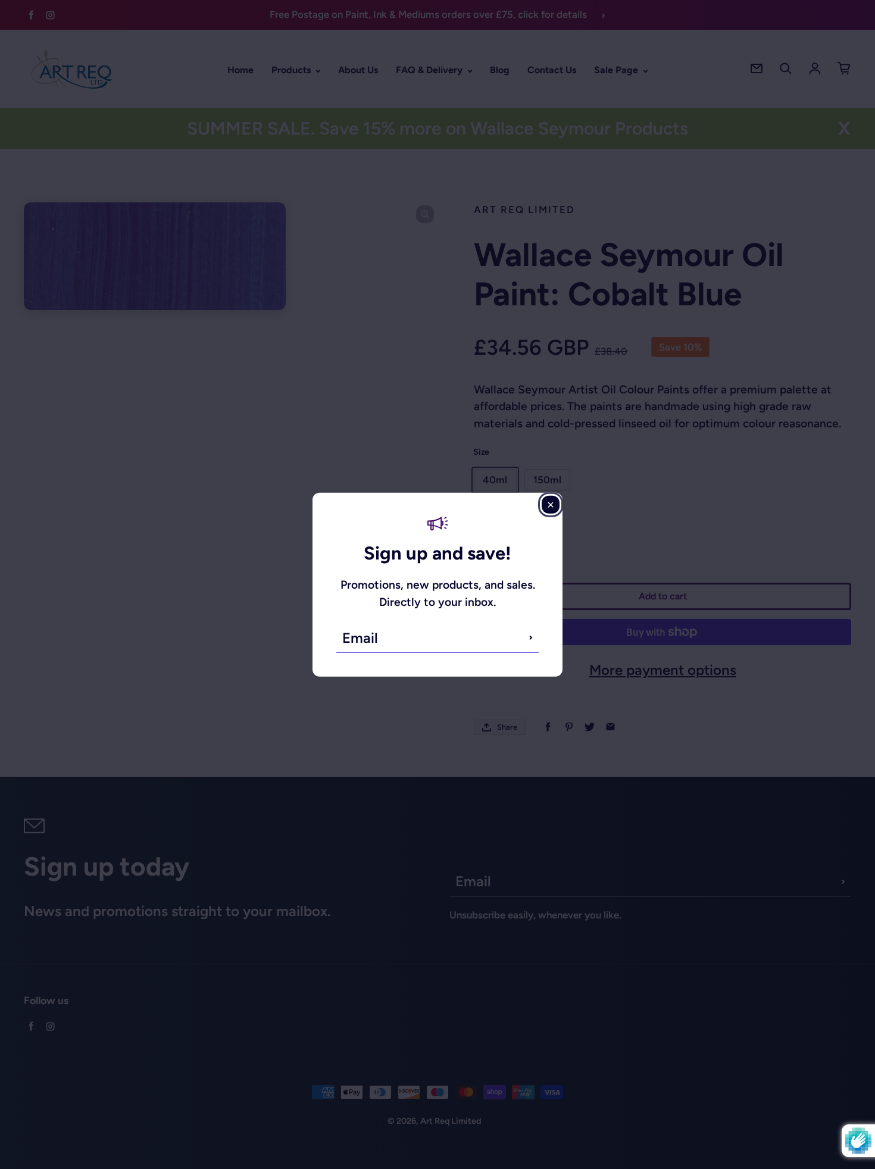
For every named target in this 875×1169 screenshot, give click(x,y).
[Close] (551, 505)
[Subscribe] (531, 637)
